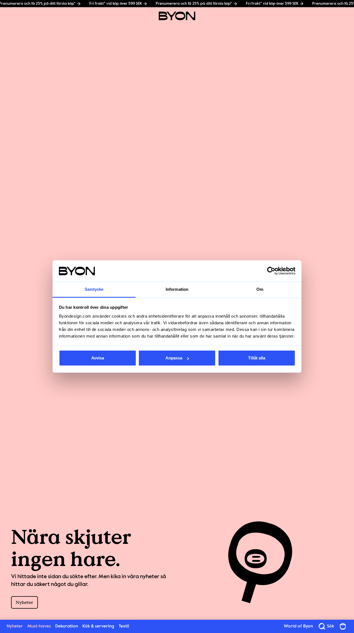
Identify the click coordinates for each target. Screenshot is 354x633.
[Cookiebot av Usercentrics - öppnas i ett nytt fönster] (271, 271)
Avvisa (97, 358)
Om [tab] (259, 289)
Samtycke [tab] (94, 289)
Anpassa (173, 358)
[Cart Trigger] (343, 626)
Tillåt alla (256, 358)
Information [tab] (177, 289)
